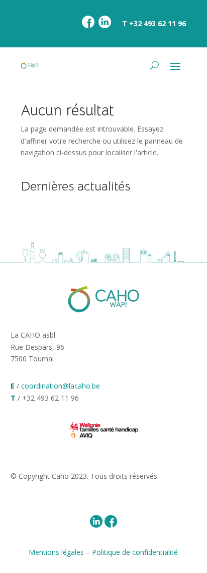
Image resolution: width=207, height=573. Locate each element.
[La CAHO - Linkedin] (104, 25)
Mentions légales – (60, 552)
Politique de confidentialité (135, 552)
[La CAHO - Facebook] (88, 25)
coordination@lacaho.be (60, 386)
